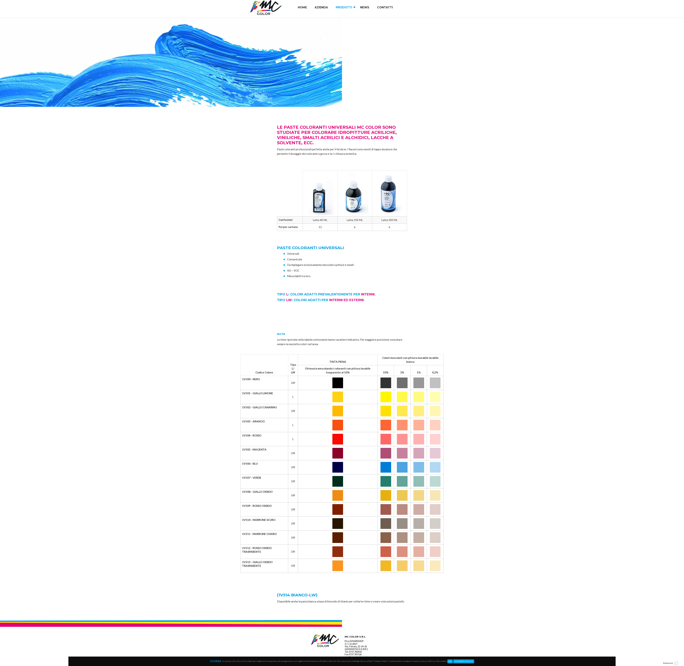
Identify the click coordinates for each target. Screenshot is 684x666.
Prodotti (344, 7)
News (364, 7)
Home (302, 7)
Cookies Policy (463, 661)
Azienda (321, 7)
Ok (450, 661)
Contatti (385, 7)
